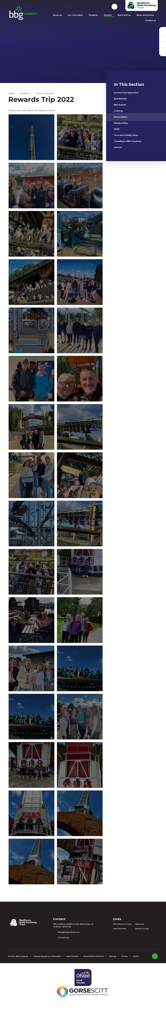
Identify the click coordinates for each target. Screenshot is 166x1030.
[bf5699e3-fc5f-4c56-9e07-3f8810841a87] (80, 475)
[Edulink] (162, 33)
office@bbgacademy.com (68, 932)
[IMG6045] (80, 765)
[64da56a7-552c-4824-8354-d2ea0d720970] (80, 234)
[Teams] (162, 39)
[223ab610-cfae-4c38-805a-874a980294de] (31, 234)
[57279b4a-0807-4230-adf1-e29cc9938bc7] (80, 378)
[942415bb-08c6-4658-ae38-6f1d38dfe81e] (31, 427)
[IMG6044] (31, 765)
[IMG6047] (80, 813)
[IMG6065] (31, 137)
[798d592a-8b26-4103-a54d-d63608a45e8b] (80, 185)
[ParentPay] (162, 50)
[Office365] (162, 44)
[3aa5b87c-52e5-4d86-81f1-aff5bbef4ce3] (31, 330)
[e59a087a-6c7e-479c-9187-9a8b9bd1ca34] (31, 620)
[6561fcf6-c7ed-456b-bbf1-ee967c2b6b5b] (31, 378)
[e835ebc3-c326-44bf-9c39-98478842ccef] (80, 620)
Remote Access (142, 929)
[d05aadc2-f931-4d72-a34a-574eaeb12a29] (80, 523)
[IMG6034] (80, 668)
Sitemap (112, 956)
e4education (55, 956)
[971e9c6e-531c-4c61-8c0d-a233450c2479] (31, 185)
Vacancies (139, 924)
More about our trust (122, 924)
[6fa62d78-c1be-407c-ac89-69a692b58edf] (80, 282)
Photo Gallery (45, 93)
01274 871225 (63, 938)
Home (11, 93)
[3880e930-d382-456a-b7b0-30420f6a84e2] (80, 137)
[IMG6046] (31, 813)
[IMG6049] (80, 861)
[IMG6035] (31, 716)
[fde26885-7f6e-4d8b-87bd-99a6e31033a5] (31, 668)
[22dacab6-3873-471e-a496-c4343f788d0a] (31, 282)
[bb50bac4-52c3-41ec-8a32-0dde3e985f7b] (31, 475)
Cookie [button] (136, 956)
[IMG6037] (80, 716)
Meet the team (119, 929)
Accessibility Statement (93, 956)
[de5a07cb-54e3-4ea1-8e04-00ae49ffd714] (31, 572)
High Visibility (72, 956)
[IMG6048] (31, 861)
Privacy (124, 956)
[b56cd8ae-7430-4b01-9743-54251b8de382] (80, 427)
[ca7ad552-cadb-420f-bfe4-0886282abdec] (31, 523)
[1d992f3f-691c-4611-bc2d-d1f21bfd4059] (80, 330)
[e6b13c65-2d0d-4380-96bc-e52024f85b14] (80, 572)
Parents (25, 93)
